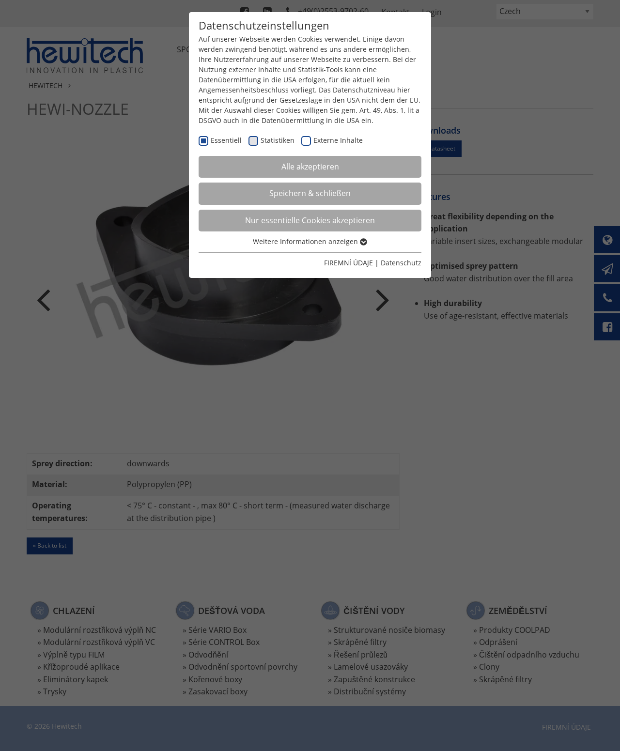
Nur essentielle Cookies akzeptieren (310, 220)
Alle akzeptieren (310, 166)
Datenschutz (401, 262)
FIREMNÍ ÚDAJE (348, 262)
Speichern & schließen (310, 193)
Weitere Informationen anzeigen (306, 241)
